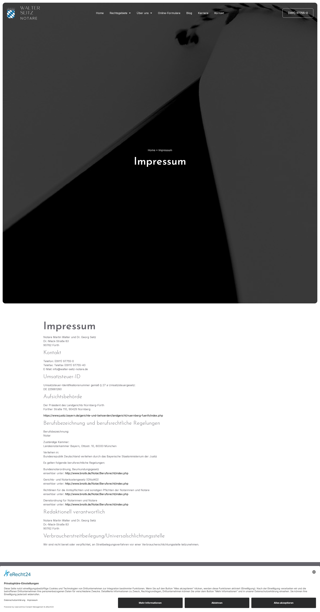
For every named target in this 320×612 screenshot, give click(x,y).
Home (100, 13)
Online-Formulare (169, 13)
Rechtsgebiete (118, 13)
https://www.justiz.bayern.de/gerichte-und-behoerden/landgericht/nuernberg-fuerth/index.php (103, 415)
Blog (189, 13)
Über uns (143, 13)
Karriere (203, 13)
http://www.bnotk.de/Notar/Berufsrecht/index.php (96, 473)
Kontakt (219, 13)
